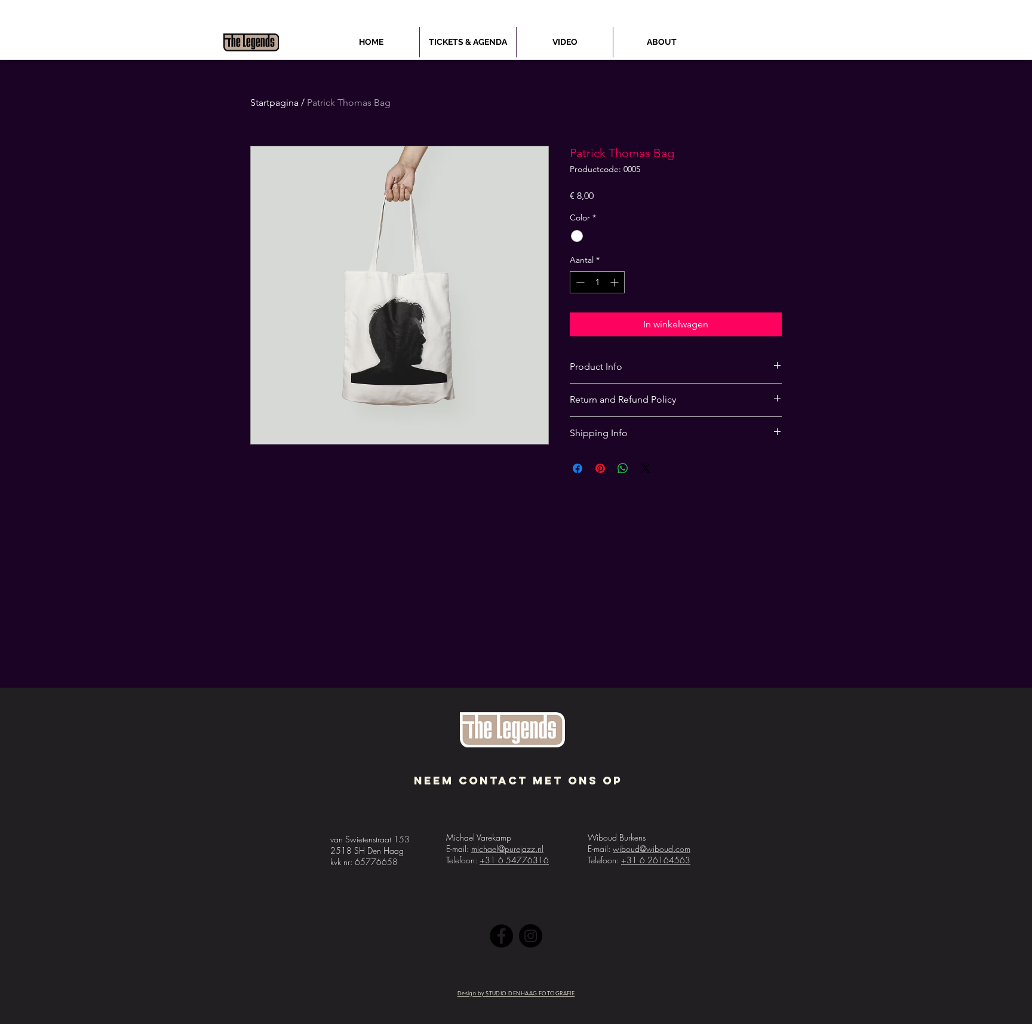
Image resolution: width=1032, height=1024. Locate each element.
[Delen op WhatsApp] (623, 468)
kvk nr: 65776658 (364, 861)
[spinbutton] (597, 282)
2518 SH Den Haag (367, 850)
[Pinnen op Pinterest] (600, 468)
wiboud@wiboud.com (651, 848)
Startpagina (274, 102)
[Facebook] (501, 936)
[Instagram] (530, 936)
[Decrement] (579, 282)
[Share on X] (645, 468)
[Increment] (615, 282)
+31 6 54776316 (514, 860)
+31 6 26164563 (655, 860)
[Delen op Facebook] (577, 468)
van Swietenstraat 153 (370, 839)
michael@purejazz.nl (507, 848)
